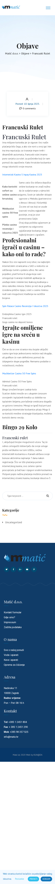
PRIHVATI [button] (33, 879)
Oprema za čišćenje (14, 664)
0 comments (29, 108)
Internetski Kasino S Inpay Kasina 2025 (22, 174)
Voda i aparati (11, 655)
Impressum (10, 622)
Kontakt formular (12, 612)
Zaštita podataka (13, 627)
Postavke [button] (19, 878)
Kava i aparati (11, 659)
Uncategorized (13, 522)
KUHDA (38, 754)
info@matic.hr (11, 736)
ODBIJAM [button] (46, 879)
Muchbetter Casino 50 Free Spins (19, 373)
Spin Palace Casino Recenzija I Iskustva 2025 (25, 306)
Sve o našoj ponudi (14, 650)
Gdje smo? (9, 617)
